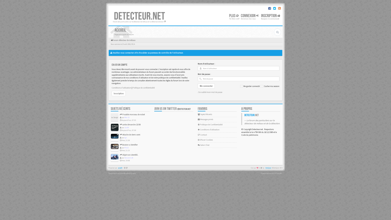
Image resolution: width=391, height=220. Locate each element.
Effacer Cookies (206, 140)
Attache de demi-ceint (131, 134)
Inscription (269, 15)
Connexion (248, 15)
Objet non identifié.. (130, 155)
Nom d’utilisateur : (206, 63)
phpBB (120, 168)
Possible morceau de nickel (133, 114)
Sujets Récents (206, 114)
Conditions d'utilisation (209, 129)
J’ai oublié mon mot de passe (210, 92)
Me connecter (206, 86)
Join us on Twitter (172, 108)
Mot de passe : (204, 74)
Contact (203, 135)
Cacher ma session (271, 86)
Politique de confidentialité (144, 87)
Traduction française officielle (118, 173)
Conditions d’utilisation (121, 87)
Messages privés (206, 119)
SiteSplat (268, 168)
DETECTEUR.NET (139, 16)
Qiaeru (133, 173)
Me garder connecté (251, 86)
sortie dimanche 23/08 (131, 124)
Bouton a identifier (130, 144)
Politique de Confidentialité (211, 124)
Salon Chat (204, 145)
